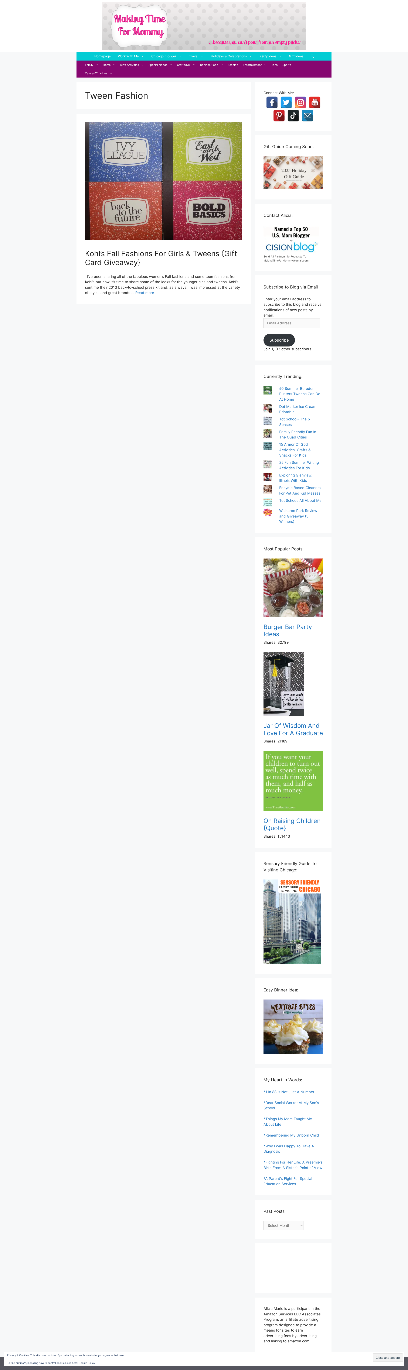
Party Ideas (267, 56)
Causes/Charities (96, 73)
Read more (144, 293)
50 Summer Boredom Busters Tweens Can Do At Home (299, 394)
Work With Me (128, 56)
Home (107, 64)
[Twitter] (286, 102)
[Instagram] (300, 102)
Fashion (233, 64)
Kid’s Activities (129, 64)
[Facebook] (272, 102)
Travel (193, 56)
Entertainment (252, 64)
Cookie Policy (87, 1362)
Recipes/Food (209, 64)
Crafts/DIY (184, 64)
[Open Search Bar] (312, 56)
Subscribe (279, 340)
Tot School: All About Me (300, 500)
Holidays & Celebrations (229, 56)
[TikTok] (293, 116)
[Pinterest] (279, 116)
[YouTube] (315, 102)
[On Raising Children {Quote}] (293, 782)
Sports (286, 64)
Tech (274, 64)
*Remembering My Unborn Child (291, 1135)
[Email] (307, 116)
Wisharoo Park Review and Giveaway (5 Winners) (298, 516)
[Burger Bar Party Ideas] (293, 588)
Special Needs (158, 64)
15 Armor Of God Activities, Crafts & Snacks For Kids (295, 449)
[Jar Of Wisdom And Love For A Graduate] (293, 685)
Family (89, 64)
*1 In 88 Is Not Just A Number (289, 1092)
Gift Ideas (296, 56)
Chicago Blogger (163, 56)
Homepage (102, 56)
